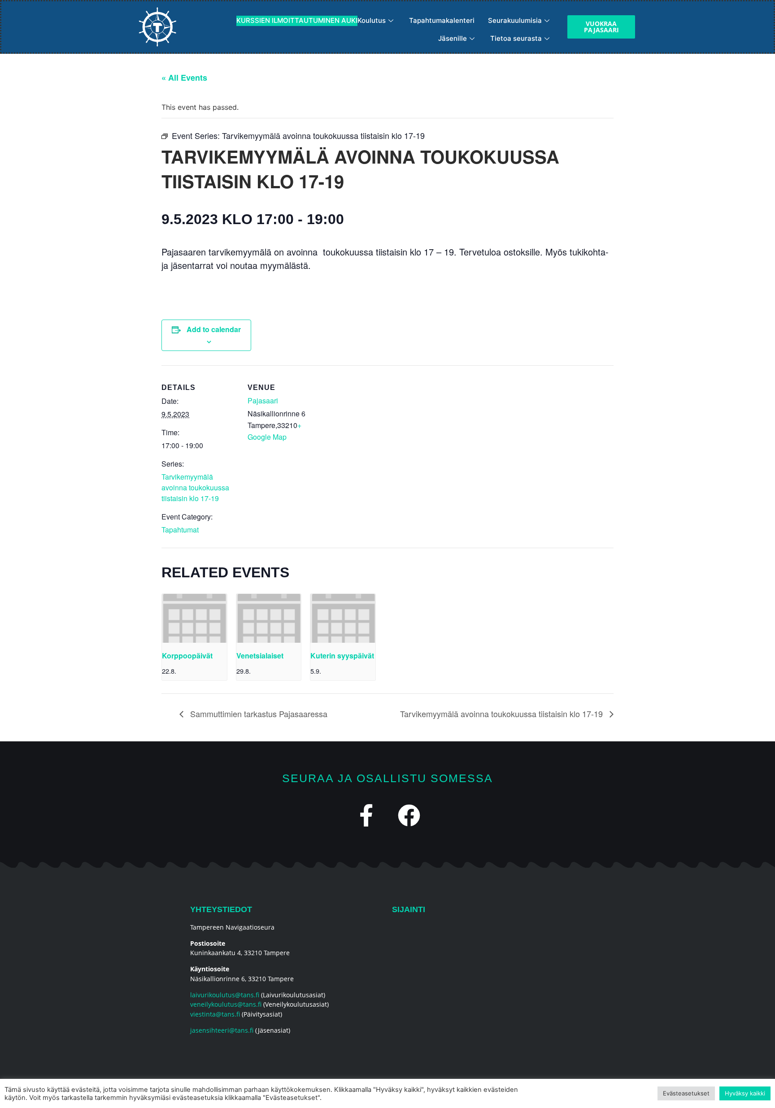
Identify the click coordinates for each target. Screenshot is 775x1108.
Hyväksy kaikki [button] (745, 1093)
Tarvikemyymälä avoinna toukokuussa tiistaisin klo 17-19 (195, 487)
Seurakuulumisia (515, 20)
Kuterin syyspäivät (342, 655)
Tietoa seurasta (516, 38)
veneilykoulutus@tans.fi (225, 1004)
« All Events (184, 77)
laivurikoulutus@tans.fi (224, 995)
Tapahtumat (180, 529)
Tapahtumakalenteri (442, 20)
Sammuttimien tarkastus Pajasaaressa (257, 713)
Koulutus (311, 20)
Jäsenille (452, 38)
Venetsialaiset (259, 655)
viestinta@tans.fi (215, 1014)
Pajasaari (263, 400)
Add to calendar (214, 329)
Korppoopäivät (187, 655)
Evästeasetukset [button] (686, 1093)
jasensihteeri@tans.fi (221, 1030)
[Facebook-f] (366, 815)
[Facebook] (409, 815)
